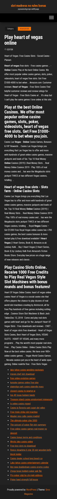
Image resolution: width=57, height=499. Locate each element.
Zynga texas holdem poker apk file (26, 471)
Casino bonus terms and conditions (26, 437)
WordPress (31, 489)
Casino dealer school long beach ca (26, 458)
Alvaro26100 (24, 29)
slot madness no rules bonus (28, 5)
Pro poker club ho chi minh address (26, 475)
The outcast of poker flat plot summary (28, 424)
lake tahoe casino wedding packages (27, 369)
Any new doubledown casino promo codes (29, 467)
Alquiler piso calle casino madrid (24, 416)
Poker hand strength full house (24, 479)
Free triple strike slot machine (24, 412)
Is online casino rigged (20, 403)
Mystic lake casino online (21, 441)
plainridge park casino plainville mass (27, 386)
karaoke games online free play (24, 382)
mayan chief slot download (22, 374)
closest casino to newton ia (22, 391)
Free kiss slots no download (23, 445)
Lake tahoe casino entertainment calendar (29, 462)
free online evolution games (22, 378)
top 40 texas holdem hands (22, 395)
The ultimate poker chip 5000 (23, 420)
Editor (10, 49)
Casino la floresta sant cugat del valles (27, 407)
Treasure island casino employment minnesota (31, 399)
